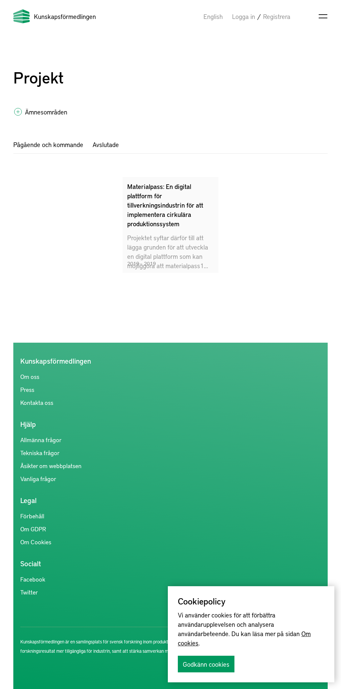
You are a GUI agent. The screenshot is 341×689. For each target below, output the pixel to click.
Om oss (29, 376)
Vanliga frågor (38, 478)
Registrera (276, 16)
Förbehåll (32, 516)
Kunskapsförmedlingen (65, 16)
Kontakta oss (36, 402)
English (213, 16)
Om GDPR (33, 529)
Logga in (243, 16)
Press (27, 389)
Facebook (32, 579)
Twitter (29, 592)
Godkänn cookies (206, 664)
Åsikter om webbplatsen (51, 465)
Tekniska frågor (40, 452)
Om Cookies (35, 542)
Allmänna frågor (41, 439)
